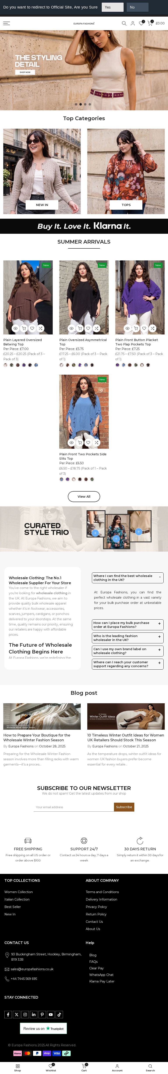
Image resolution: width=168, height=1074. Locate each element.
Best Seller (12, 907)
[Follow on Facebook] (8, 1014)
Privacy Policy (96, 907)
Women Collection (18, 892)
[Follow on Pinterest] (42, 1014)
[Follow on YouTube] (50, 1014)
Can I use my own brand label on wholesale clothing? (119, 651)
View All (84, 497)
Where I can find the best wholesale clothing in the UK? (122, 578)
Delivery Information (101, 899)
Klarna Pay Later (101, 981)
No (132, 7)
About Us (93, 929)
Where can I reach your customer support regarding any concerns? (120, 664)
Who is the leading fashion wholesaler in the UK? (115, 638)
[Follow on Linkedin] (33, 1014)
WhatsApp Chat (101, 975)
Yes (108, 7)
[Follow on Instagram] (25, 1014)
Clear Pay (96, 968)
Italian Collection (17, 899)
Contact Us (94, 922)
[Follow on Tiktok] (59, 1014)
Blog (92, 955)
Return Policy (96, 914)
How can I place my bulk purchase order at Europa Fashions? (121, 625)
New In (10, 914)
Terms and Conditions (102, 892)
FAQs (93, 962)
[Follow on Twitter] (16, 1014)
